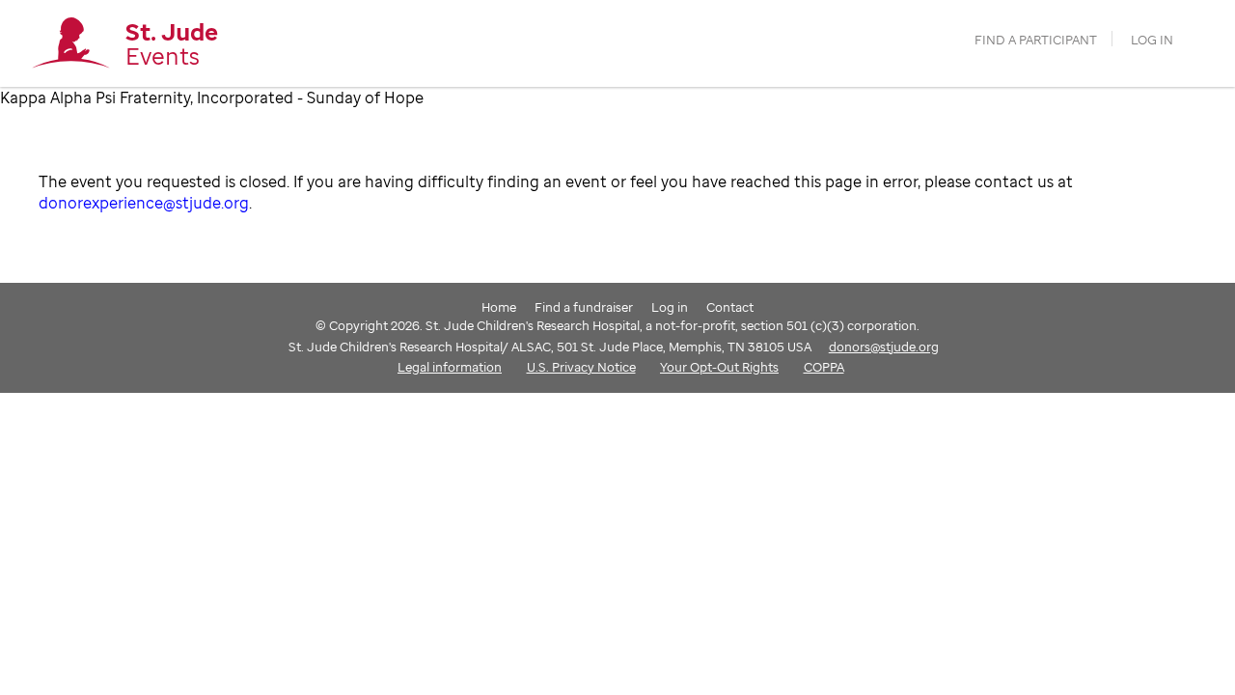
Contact (730, 307)
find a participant (1035, 40)
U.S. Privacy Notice (581, 366)
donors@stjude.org (884, 346)
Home (498, 307)
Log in (1152, 40)
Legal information (450, 366)
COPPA (824, 366)
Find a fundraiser (584, 307)
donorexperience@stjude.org (144, 202)
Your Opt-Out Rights (719, 366)
